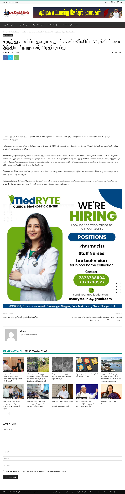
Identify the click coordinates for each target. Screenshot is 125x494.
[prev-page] (4, 413)
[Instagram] (111, 2)
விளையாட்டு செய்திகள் (70, 25)
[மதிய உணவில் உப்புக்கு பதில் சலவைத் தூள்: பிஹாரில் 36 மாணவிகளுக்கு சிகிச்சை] (38, 391)
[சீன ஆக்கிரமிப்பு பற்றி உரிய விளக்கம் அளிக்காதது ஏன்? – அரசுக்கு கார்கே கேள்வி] (87, 391)
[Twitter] (115, 2)
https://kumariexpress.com (28, 334)
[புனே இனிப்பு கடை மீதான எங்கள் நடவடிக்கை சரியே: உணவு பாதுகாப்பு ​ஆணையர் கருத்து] (62, 391)
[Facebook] (108, 2)
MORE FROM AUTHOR (36, 351)
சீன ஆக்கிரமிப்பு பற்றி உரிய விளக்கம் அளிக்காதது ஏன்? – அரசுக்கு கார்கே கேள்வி (86, 403)
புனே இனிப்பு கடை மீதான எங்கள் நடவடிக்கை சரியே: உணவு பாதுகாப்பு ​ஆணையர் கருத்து (62, 403)
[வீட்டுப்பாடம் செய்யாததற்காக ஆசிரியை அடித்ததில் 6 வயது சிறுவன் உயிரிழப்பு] (62, 364)
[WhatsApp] (16, 57)
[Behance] (105, 2)
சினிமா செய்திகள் (54, 25)
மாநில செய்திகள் (23, 25)
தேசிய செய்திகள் (38, 25)
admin (7, 52)
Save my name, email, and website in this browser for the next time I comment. (36, 471)
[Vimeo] (118, 2)
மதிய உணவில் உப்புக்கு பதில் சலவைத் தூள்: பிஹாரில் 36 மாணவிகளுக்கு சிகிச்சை (36, 403)
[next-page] (8, 413)
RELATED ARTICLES (12, 351)
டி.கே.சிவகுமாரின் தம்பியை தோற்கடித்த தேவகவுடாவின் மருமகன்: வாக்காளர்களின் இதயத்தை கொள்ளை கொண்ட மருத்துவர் (97, 318)
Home (5, 32)
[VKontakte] (121, 2)
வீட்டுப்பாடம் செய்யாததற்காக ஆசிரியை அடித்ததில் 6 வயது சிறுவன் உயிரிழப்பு (61, 376)
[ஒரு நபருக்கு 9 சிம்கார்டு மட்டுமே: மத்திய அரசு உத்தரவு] (87, 364)
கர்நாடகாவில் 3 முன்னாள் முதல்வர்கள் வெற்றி (20, 317)
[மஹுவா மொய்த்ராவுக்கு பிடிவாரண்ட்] (111, 391)
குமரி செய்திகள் (9, 25)
